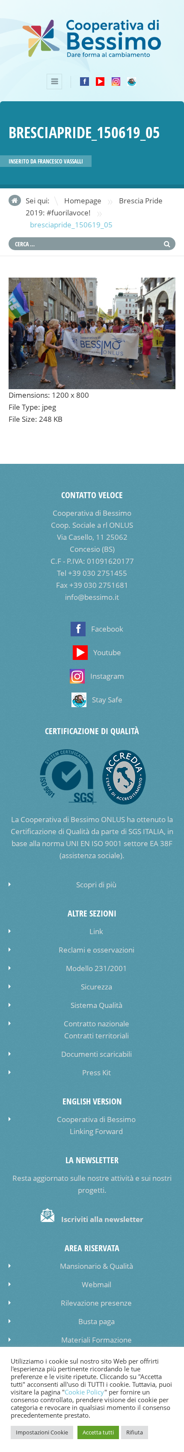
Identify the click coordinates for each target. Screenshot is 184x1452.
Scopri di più (96, 884)
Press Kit (96, 1072)
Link (96, 931)
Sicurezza (96, 987)
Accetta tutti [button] (98, 1432)
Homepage (82, 201)
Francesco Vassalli (60, 161)
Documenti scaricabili (96, 1054)
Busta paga (96, 1321)
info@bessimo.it (92, 597)
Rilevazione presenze (96, 1303)
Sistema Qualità (96, 1005)
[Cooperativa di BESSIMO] (92, 56)
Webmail (96, 1284)
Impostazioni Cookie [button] (42, 1432)
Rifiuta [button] (134, 1432)
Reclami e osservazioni (96, 950)
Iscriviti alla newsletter (102, 1219)
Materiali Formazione (96, 1340)
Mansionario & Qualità (96, 1266)
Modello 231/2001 (96, 968)
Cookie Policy (84, 1392)
